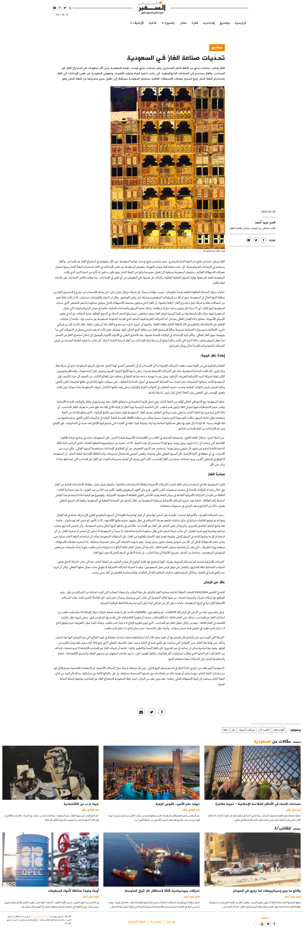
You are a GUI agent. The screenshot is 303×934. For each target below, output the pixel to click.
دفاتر (183, 22)
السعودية (262, 741)
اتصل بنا (155, 921)
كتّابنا (152, 22)
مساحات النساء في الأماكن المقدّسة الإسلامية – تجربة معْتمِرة (258, 804)
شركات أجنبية (247, 730)
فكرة (195, 22)
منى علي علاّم (293, 809)
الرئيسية (240, 22)
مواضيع (225, 22)
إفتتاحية (209, 22)
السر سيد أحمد (265, 222)
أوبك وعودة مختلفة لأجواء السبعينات (73, 890)
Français (62, 14)
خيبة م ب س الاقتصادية (81, 804)
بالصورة (170, 22)
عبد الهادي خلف (191, 809)
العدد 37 (264, 730)
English (56, 14)
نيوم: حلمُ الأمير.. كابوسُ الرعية (178, 804)
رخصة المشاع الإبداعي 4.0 (39, 916)
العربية (67, 14)
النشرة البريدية (136, 921)
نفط (225, 730)
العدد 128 (279, 730)
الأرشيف (138, 22)
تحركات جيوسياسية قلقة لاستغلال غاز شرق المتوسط (162, 890)
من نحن (170, 921)
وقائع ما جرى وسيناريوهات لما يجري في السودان (267, 890)
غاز (233, 730)
